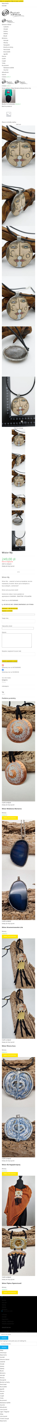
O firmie (4, 1314)
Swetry (4, 1305)
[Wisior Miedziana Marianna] (18, 726)
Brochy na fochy (8, 47)
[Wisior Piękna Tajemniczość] (18, 1200)
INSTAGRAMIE (14, 600)
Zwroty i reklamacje (8, 1321)
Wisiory (6, 43)
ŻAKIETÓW (20, 596)
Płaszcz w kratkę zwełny (9, 122)
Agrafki (6, 54)
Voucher (6, 70)
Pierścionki (7, 49)
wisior (3, 694)
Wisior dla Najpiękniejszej (11, 1165)
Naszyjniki (7, 45)
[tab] (18, 572)
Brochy (4, 1300)
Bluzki (5, 36)
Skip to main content (17, 1)
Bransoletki (7, 52)
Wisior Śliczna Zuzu (9, 1046)
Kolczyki (6, 40)
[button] (10, 818)
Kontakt (4, 1317)
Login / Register (4, 1412)
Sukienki (6, 27)
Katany (6, 31)
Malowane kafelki (9, 68)
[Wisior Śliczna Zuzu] (18, 963)
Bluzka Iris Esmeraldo (8, 104)
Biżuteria (17, 88)
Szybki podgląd (6, 802)
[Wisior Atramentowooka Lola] (18, 845)
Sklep (12, 88)
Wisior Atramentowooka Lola (12, 927)
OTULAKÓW (27, 596)
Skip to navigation (5, 1)
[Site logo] (13, 13)
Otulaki (6, 29)
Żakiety (6, 33)
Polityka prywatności (8, 1324)
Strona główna (6, 88)
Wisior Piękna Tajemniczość (11, 1283)
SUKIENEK (13, 596)
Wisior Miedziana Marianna (12, 809)
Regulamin (5, 1319)
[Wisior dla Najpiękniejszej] (18, 1082)
